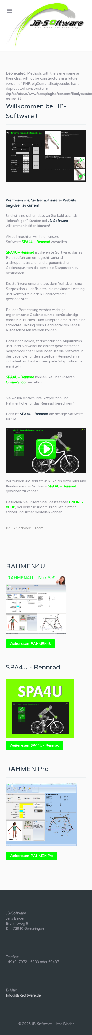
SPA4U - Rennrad (33, 667)
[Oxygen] (46, 25)
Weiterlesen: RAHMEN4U (30, 644)
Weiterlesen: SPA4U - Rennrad (34, 746)
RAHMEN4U (25, 566)
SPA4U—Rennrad (36, 242)
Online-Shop (16, 382)
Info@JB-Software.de (23, 995)
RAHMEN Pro (27, 769)
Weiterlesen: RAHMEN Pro (31, 856)
